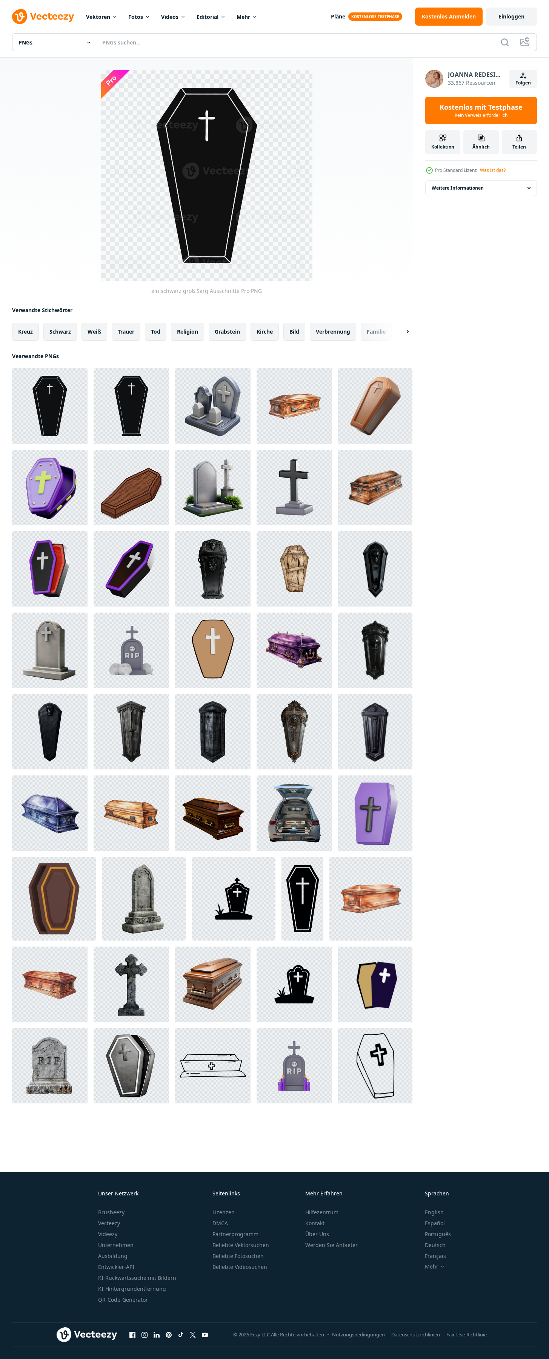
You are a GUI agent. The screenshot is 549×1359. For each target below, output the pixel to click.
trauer (126, 331)
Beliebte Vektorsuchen (240, 1245)
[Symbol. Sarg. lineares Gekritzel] (375, 1065)
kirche (265, 331)
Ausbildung (113, 1255)
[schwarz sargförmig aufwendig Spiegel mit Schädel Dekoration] (375, 650)
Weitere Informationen (458, 188)
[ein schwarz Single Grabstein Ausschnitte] (233, 899)
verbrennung (333, 331)
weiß (94, 331)
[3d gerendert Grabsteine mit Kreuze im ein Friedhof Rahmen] (213, 406)
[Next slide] (401, 332)
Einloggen (511, 16)
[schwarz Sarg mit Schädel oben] (50, 731)
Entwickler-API (116, 1266)
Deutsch (435, 1245)
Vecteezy (109, 1223)
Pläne (338, 16)
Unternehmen (116, 1245)
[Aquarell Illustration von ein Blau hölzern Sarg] (50, 813)
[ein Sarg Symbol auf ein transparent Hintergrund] (213, 650)
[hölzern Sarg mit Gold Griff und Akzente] (370, 899)
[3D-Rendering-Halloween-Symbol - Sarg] (54, 899)
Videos (169, 16)
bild (294, 331)
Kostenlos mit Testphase (481, 110)
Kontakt (314, 1223)
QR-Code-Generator (123, 1299)
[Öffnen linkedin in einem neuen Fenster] (157, 1334)
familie (376, 331)
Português (438, 1234)
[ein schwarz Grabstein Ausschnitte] (294, 984)
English (434, 1212)
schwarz (60, 331)
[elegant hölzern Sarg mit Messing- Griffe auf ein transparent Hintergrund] (213, 984)
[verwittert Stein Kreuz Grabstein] (131, 984)
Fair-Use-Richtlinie (466, 1334)
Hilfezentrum (321, 1212)
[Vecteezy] (43, 16)
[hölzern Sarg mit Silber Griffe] (375, 487)
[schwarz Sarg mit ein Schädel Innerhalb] (375, 569)
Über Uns (317, 1234)
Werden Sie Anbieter (331, 1245)
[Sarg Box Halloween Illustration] (375, 984)
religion (187, 331)
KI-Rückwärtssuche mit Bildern (137, 1277)
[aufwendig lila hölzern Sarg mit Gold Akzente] (294, 650)
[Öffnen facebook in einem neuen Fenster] (132, 1334)
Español (435, 1223)
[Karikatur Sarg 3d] (375, 813)
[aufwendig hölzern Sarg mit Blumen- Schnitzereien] (50, 984)
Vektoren (98, 16)
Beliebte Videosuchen (239, 1266)
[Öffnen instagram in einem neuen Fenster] (144, 1334)
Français (435, 1255)
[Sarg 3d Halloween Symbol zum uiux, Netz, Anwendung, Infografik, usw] (50, 487)
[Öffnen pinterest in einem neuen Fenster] (169, 1334)
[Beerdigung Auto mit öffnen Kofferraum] (294, 813)
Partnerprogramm (235, 1234)
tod (155, 331)
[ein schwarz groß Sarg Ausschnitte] (50, 406)
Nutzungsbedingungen (358, 1334)
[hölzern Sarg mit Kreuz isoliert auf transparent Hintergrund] (375, 406)
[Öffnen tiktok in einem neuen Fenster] (181, 1334)
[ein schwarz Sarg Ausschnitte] (131, 406)
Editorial (207, 16)
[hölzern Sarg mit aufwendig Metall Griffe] (131, 813)
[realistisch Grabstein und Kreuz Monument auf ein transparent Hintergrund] (213, 487)
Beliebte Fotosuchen (238, 1255)
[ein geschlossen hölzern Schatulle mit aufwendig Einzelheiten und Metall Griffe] (294, 406)
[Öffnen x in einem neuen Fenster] (193, 1334)
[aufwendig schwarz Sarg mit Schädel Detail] (213, 569)
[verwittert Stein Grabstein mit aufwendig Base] (144, 899)
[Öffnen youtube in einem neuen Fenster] (205, 1334)
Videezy (107, 1234)
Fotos (135, 16)
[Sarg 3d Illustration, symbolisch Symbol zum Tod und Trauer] (50, 569)
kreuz (25, 331)
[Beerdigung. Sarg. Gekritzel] (213, 1065)
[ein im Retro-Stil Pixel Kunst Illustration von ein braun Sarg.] (131, 487)
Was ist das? (493, 170)
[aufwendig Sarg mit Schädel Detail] (294, 731)
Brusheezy (111, 1212)
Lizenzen (223, 1212)
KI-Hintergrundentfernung (132, 1288)
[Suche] (504, 42)
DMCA (220, 1223)
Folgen (523, 83)
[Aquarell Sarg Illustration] (131, 1065)
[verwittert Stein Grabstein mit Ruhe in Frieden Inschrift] (50, 1065)
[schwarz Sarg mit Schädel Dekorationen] (375, 731)
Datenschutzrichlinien (415, 1334)
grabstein (227, 331)
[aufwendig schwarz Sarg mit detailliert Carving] (213, 731)
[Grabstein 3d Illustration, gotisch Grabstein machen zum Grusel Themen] (294, 1065)
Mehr (243, 16)
